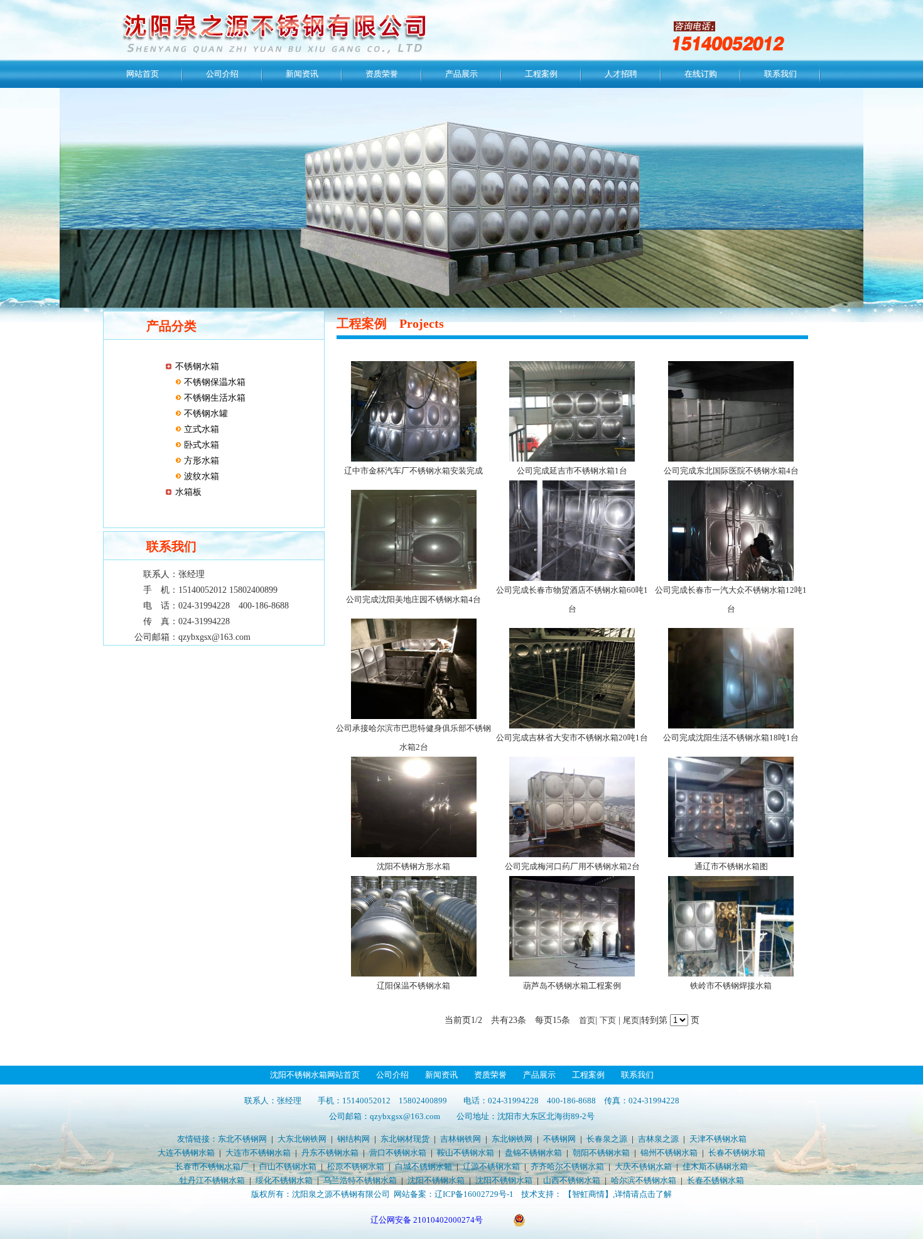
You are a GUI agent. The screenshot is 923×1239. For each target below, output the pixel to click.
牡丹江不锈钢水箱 (212, 1180)
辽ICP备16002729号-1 (474, 1194)
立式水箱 (200, 429)
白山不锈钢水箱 (287, 1166)
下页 (608, 1020)
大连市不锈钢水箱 (258, 1152)
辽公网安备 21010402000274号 (426, 1220)
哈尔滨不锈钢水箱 (643, 1180)
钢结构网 (353, 1139)
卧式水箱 (200, 445)
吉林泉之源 (658, 1139)
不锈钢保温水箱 (213, 382)
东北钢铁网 (512, 1139)
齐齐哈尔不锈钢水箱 (567, 1166)
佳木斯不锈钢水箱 (715, 1166)
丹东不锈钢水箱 (330, 1152)
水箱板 (188, 492)
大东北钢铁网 (302, 1139)
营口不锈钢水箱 (397, 1152)
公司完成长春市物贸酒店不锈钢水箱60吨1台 (572, 599)
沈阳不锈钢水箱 (436, 1180)
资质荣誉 (381, 73)
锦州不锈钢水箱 (669, 1152)
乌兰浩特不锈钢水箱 (360, 1180)
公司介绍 (222, 73)
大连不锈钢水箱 (186, 1152)
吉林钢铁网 (460, 1139)
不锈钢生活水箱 (213, 398)
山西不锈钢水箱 (571, 1180)
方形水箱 (200, 460)
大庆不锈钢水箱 (643, 1166)
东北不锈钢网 (242, 1139)
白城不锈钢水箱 (423, 1166)
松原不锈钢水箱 (355, 1166)
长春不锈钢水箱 (736, 1152)
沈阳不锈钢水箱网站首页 (315, 1074)
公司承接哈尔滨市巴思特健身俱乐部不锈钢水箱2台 (413, 737)
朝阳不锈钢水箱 (601, 1152)
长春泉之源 (606, 1139)
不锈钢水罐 (204, 413)
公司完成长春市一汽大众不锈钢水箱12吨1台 (731, 599)
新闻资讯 (302, 73)
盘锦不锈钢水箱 (533, 1152)
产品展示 (461, 73)
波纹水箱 (200, 476)
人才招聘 (621, 73)
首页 (587, 1020)
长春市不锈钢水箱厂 (212, 1166)
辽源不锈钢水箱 (491, 1166)
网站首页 (142, 73)
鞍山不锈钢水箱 (465, 1152)
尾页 (631, 1020)
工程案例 (541, 73)
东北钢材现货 (405, 1139)
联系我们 (780, 73)
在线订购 (700, 73)
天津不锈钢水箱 (718, 1139)
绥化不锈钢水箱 (284, 1180)
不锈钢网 (559, 1139)
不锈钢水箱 (197, 366)
